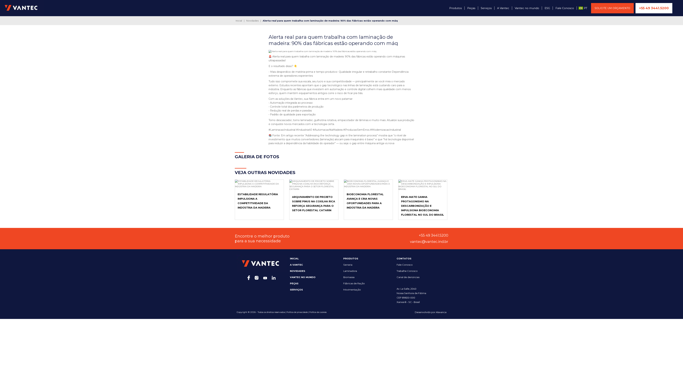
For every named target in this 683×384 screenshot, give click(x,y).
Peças (471, 8)
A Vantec (503, 8)
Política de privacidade (297, 312)
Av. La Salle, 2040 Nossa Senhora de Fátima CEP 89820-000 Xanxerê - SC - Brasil (411, 295)
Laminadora (350, 271)
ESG (547, 8)
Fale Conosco (564, 8)
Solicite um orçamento (612, 8)
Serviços (486, 8)
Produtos (455, 8)
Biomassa (348, 277)
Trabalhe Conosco (407, 271)
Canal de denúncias (408, 277)
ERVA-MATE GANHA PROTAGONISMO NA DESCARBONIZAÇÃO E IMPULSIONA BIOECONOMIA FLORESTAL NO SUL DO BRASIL (422, 205)
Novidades (252, 20)
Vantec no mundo (527, 8)
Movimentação (352, 289)
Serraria (347, 264)
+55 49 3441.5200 (654, 8)
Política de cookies (318, 312)
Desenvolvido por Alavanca (430, 312)
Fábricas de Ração (354, 283)
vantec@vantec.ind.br (429, 241)
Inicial (239, 20)
